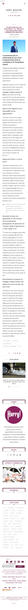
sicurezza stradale (14, 542)
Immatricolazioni (17, 523)
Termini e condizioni (21, 580)
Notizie (14, 24)
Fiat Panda (5, 521)
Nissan (9, 534)
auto (4, 507)
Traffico (16, 544)
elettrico (13, 518)
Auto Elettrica (11, 507)
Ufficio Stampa (11, 576)
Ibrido (9, 523)
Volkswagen (5, 547)
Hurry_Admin (15, 34)
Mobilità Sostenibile (18, 531)
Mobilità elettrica (7, 531)
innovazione (6, 526)
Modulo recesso (12, 580)
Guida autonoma (18, 521)
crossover (5, 515)
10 (20, 386)
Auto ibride (12, 510)
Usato (22, 544)
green (11, 521)
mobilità (20, 529)
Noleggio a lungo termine (10, 346)
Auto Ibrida (5, 510)
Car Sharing (18, 513)
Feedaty (6, 590)
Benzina (12, 513)
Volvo (12, 547)
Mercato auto (6, 529)
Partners (20, 582)
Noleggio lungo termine (8, 539)
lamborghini (18, 526)
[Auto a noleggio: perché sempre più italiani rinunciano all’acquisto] (14, 474)
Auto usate (5, 513)
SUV (20, 346)
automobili (20, 510)
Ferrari (22, 518)
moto (4, 534)
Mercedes (14, 529)
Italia (12, 526)
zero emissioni (19, 547)
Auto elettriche (20, 507)
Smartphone (6, 544)
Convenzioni (5, 580)
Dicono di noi (19, 576)
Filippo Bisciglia (7, 343)
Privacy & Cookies (10, 582)
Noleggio (15, 534)
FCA (18, 518)
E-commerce (5, 518)
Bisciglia (15, 340)
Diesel (11, 515)
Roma (17, 539)
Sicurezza (5, 542)
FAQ (16, 582)
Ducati (16, 515)
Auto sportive (7, 340)
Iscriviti (20, 566)
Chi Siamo (5, 576)
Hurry (4, 523)
